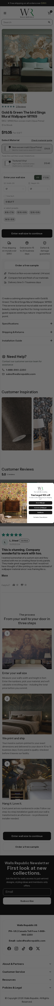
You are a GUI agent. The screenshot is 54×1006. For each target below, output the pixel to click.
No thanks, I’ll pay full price (40, 517)
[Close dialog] (52, 485)
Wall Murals (40, 512)
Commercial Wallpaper (40, 507)
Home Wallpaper (40, 503)
